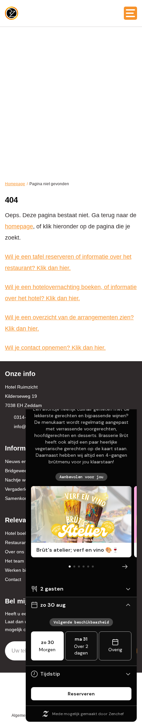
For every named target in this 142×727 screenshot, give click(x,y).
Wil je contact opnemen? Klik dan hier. (55, 347)
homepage (19, 226)
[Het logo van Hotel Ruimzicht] (11, 13)
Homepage (15, 184)
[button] (130, 13)
